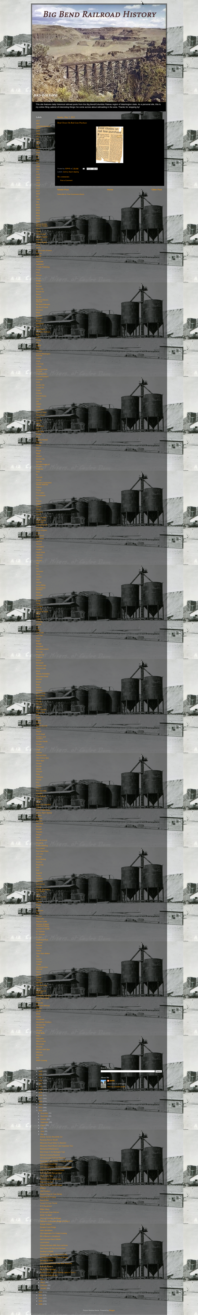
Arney (38, 270)
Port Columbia (41, 791)
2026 (41, 1071)
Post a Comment (66, 180)
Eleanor (39, 456)
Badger (38, 281)
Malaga (38, 644)
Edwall (38, 451)
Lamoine (39, 606)
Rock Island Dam (42, 851)
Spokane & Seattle (43, 929)
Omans (38, 763)
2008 (41, 1304)
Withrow (39, 1052)
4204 (38, 186)
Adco (38, 228)
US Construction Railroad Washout (52, 1158)
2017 (41, 1098)
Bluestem (39, 310)
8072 (38, 205)
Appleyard (39, 264)
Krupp (38, 601)
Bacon (38, 278)
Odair (38, 750)
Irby (37, 568)
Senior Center (41, 897)
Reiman (39, 826)
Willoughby (40, 1038)
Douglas (39, 442)
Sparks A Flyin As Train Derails (51, 1194)
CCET (38, 348)
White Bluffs (40, 1033)
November (44, 1116)
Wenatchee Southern (43, 1022)
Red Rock (39, 824)
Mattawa (39, 657)
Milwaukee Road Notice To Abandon (53, 1143)
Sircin (38, 913)
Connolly (39, 379)
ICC (37, 566)
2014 (41, 1107)
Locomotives (44, 1242)
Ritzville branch (41, 840)
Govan (38, 515)
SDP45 (112, 1081)
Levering (39, 622)
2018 (41, 1095)
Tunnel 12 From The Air (48, 1203)
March (42, 1282)
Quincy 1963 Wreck (43, 810)
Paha (38, 774)
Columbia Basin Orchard (41, 370)
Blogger (112, 1310)
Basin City (39, 289)
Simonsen (39, 910)
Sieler (38, 908)
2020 (41, 1089)
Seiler (38, 894)
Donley (38, 434)
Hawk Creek (40, 552)
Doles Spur (40, 431)
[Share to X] (92, 169)
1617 (38, 121)
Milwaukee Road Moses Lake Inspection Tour (56, 1146)
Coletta (38, 366)
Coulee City (40, 385)
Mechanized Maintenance (49, 1149)
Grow (38, 533)
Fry (37, 498)
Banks (38, 283)
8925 (38, 216)
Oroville (39, 766)
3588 (38, 166)
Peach (38, 785)
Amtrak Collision (46, 1224)
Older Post (156, 189)
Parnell (38, 780)
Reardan (39, 821)
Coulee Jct (40, 388)
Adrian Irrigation (42, 237)
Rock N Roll (44, 1200)
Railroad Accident (46, 1266)
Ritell (38, 837)
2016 (41, 1101)
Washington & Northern (41, 992)
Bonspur (39, 315)
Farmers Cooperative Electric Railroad (44, 483)
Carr (37, 343)
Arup (38, 272)
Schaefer (39, 878)
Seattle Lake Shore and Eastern (43, 890)
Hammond (40, 538)
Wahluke (39, 983)
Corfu (38, 382)
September (44, 1122)
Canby (38, 340)
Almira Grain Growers (44, 250)
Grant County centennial (41, 521)
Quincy (38, 807)
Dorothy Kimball (42, 440)
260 (37, 139)
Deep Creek (40, 415)
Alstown (39, 253)
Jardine (38, 577)
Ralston (39, 815)
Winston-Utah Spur (43, 1049)
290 (37, 144)
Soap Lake (40, 919)
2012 (41, 1292)
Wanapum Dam (41, 985)
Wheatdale (40, 1027)
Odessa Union (41, 755)
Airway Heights (41, 242)
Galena (38, 501)
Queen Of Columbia (43, 804)
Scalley (38, 876)
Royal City (39, 865)
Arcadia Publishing (43, 267)
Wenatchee (40, 1019)
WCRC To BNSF (46, 1215)
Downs (38, 445)
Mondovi (39, 690)
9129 (38, 218)
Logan (38, 630)
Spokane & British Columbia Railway (42, 925)
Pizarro (38, 788)
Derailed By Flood (46, 1260)
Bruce (38, 326)
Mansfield (39, 646)
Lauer (38, 616)
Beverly (38, 297)
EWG (38, 472)
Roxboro (39, 862)
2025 (41, 1074)
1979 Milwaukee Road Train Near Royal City (56, 1263)
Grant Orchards (41, 525)
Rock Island (40, 848)
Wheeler (39, 1030)
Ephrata (39, 462)
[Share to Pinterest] (96, 169)
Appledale (39, 261)
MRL (38, 715)
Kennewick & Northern (40, 589)
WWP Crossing (41, 1060)
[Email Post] (83, 168)
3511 (38, 164)
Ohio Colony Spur (42, 758)
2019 (41, 1092)
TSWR (38, 964)
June (42, 1131)
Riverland (39, 843)
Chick (38, 361)
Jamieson (39, 571)
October (43, 1119)
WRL (38, 1058)
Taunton (39, 948)
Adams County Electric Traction (42, 225)
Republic (39, 832)
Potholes (39, 793)
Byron (38, 335)
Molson (38, 687)
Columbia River (41, 374)
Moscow (39, 707)
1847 (38, 123)
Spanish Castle (41, 921)
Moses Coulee (41, 709)
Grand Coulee (41, 517)
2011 (41, 1295)
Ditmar (38, 429)
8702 (38, 210)
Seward (39, 902)
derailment (40, 426)
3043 (38, 153)
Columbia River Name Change (51, 1185)
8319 (38, 207)
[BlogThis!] (90, 169)
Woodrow (39, 1055)
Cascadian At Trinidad (48, 1197)
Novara (38, 744)
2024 (41, 1077)
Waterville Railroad (43, 1005)
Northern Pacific (42, 741)
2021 (41, 1086)
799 (37, 202)
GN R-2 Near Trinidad (48, 1269)
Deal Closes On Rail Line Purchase (52, 1248)
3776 (38, 175)
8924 (38, 213)
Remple (39, 829)
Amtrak (38, 256)
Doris (38, 437)
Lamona (39, 609)
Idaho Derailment (46, 1230)
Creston (39, 393)
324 (37, 155)
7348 (38, 199)
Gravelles (39, 527)
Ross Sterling (41, 859)
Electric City (40, 459)
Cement (39, 351)
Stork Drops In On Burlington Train (52, 1152)
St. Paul (39, 937)
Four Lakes (40, 493)
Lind (37, 627)
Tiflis (37, 956)
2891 (38, 142)
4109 (38, 183)
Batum (38, 294)
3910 (38, 177)
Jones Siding (40, 585)
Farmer (38, 480)
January (43, 1288)
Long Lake (40, 633)
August (43, 1125)
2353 (38, 133)
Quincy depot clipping (71, 172)
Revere (38, 835)
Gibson (38, 506)
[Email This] (88, 169)
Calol (38, 337)
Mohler (38, 682)
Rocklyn (39, 857)
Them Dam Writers (43, 953)
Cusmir (38, 399)
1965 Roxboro (45, 1191)
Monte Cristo (40, 693)
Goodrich (39, 512)
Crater (38, 390)
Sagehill (39, 873)
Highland (39, 555)
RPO (38, 867)
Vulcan (38, 980)
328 (37, 158)
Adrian (38, 231)
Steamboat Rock (42, 940)
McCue (38, 660)
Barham (39, 286)
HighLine (39, 558)
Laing (38, 603)
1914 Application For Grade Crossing (53, 1233)
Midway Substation (43, 674)
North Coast (40, 734)
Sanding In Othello (46, 1251)
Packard (39, 771)
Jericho (38, 582)
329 (37, 161)
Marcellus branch (42, 649)
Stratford (39, 942)
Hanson (39, 544)
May (42, 1134)
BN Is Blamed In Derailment (50, 1236)
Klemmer (39, 595)
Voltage (38, 977)
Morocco (39, 704)
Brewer (38, 321)
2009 (41, 1301)
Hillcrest (39, 560)
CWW (38, 407)
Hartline (39, 549)
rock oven (39, 854)
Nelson (38, 723)
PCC (37, 782)
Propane (39, 799)
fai (37, 474)
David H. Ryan (41, 412)
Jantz (38, 574)
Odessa (39, 752)
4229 (38, 194)
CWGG (38, 404)
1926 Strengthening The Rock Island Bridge (56, 1167)
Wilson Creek (41, 1041)
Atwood (38, 275)
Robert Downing (42, 846)
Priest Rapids (41, 796)
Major (38, 641)
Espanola (39, 469)
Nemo (38, 728)
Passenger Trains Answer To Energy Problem (56, 1161)
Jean (38, 579)
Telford (38, 951)
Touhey (38, 959)
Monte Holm (40, 696)
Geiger (38, 504)
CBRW (38, 345)
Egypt (38, 453)
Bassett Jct (40, 291)
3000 (38, 147)
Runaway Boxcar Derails (49, 1140)
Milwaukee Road (42, 676)
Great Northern (41, 530)
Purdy (38, 802)
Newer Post (63, 189)
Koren (38, 598)
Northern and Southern (41, 738)
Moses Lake (40, 712)
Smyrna (39, 916)
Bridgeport (40, 324)
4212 (38, 188)
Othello (38, 769)
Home (110, 189)
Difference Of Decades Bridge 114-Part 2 (55, 1221)
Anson (38, 259)
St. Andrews (40, 931)
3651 (38, 169)
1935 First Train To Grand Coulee (52, 1170)
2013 (41, 1110)
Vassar (38, 972)
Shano (38, 905)
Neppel (38, 731)
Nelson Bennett (41, 726)
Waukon (39, 1008)
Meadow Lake (41, 665)
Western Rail (40, 1025)
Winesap (39, 1047)
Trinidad (39, 962)
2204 (38, 131)
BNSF (38, 313)
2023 (41, 1080)
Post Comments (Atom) (75, 194)
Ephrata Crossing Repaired (50, 1155)
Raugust (39, 818)
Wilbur (38, 1036)
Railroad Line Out (46, 1182)
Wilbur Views (44, 1209)
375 (37, 172)
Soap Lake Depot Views (48, 1275)
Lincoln (38, 624)
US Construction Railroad (42, 968)
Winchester (40, 1044)
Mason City (40, 654)
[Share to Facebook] (94, 169)
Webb (38, 1014)
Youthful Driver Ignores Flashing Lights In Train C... (58, 1272)
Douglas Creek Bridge (48, 1227)
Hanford (39, 541)
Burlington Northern (43, 332)
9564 (38, 221)
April (42, 1279)
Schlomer (39, 881)
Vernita (38, 974)
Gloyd (38, 509)
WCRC (38, 1011)
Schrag (38, 887)
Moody (38, 698)
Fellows (39, 487)
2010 (41, 1298)
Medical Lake (41, 668)
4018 (38, 180)
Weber (38, 1016)
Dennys (39, 420)
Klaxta (38, 592)
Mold (38, 685)
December (44, 1113)
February (44, 1285)
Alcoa (38, 245)
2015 (41, 1104)
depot (38, 423)
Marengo (39, 652)
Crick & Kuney (41, 396)
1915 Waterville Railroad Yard (50, 1173)
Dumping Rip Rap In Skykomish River (53, 1254)
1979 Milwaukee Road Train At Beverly (54, 1257)
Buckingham (40, 329)
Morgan (39, 701)
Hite (37, 563)
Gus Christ (40, 536)
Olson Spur (40, 761)
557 (37, 196)
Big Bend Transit (42, 307)
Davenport (40, 409)
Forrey (38, 490)
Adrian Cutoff (41, 234)
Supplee (39, 945)
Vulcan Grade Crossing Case (50, 1179)
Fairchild (39, 477)
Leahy (38, 619)
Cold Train (40, 364)
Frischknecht (40, 495)
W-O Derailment (46, 1206)
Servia (38, 899)
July (42, 1128)
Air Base (39, 239)
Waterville (39, 1003)
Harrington (40, 547)
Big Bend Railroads (43, 304)
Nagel (38, 717)
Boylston (39, 318)
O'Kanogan (40, 747)
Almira (38, 248)
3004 (38, 150)
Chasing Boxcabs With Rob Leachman (54, 1245)
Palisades (39, 777)
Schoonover (40, 884)
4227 (38, 191)
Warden (39, 988)
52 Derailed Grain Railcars (49, 1212)
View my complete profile (116, 1087)
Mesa (38, 671)
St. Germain (40, 934)
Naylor (38, 720)
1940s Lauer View (46, 1176)
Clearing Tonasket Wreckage (50, 1218)
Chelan (38, 358)
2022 (41, 1083)
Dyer (38, 448)
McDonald (39, 663)
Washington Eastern (43, 995)
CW (37, 401)
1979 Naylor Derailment (48, 1164)
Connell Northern (42, 377)
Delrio (38, 418)
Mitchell (39, 679)
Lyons (38, 638)
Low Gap (39, 635)
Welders (43, 1188)
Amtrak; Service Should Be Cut (51, 1137)
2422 (38, 136)
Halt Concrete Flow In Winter (50, 1239)
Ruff (37, 870)
